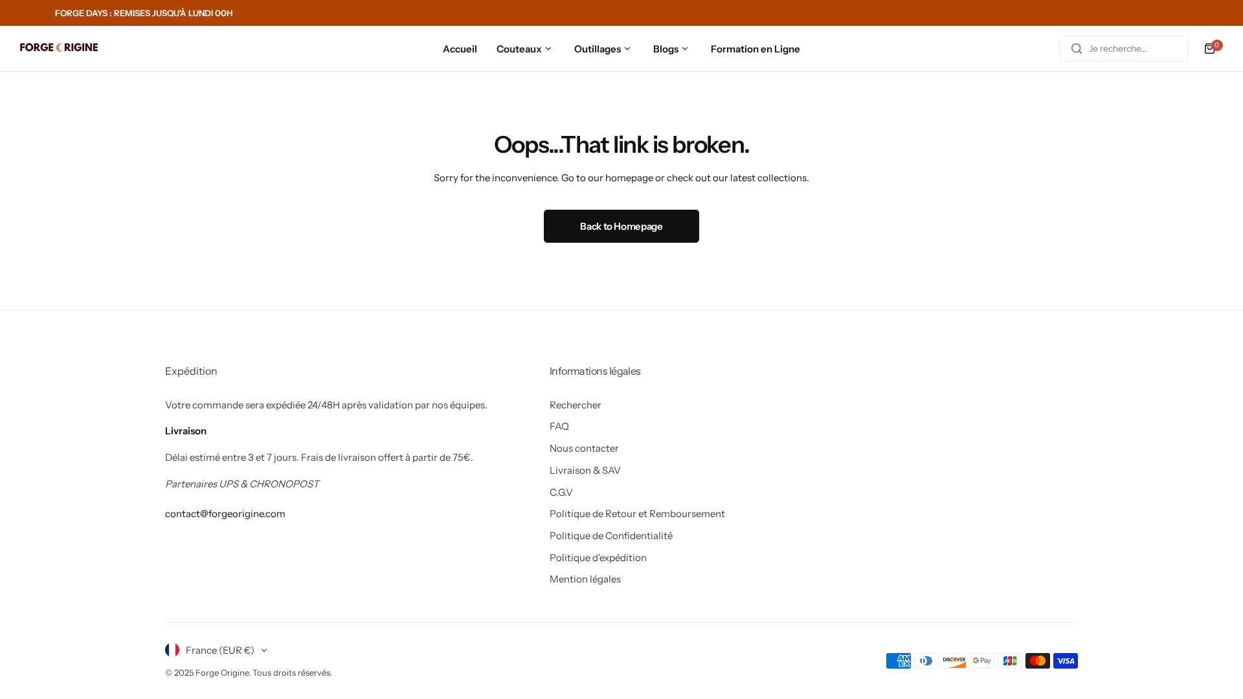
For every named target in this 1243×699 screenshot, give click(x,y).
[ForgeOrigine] (58, 49)
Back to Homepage (621, 226)
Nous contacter (584, 448)
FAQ (559, 426)
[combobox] (1124, 48)
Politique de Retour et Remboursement (637, 513)
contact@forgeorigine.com (225, 513)
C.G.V (561, 492)
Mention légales (585, 579)
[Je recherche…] (1076, 48)
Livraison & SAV (585, 470)
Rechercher (575, 405)
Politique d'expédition (598, 557)
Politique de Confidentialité (611, 535)
